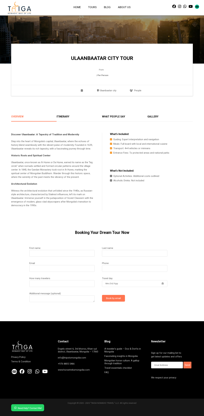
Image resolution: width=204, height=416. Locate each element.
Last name (107, 248)
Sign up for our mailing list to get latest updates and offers (166, 354)
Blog (107, 7)
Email (32, 263)
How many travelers (39, 278)
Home (77, 7)
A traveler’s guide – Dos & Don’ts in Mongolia (122, 350)
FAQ (106, 372)
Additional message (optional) (45, 293)
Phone (105, 263)
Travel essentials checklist (118, 367)
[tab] (34, 118)
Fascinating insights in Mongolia (121, 356)
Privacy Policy (18, 357)
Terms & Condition (21, 361)
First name (34, 248)
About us (124, 7)
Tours (92, 7)
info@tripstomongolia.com (72, 357)
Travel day (107, 278)
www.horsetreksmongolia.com (74, 369)
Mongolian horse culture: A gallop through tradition (121, 362)
